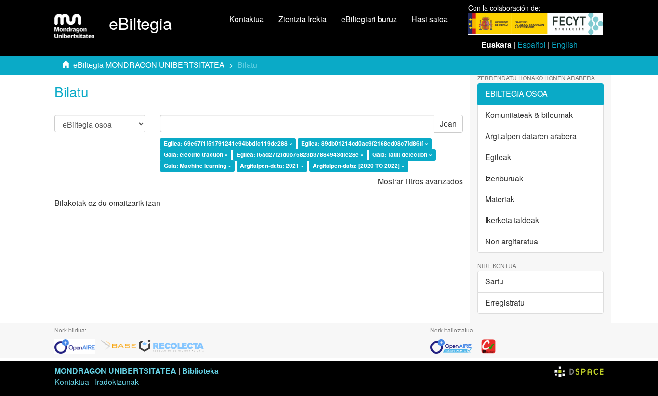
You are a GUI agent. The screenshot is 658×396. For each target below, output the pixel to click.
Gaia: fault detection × (402, 154)
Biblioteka (200, 370)
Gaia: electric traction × (196, 154)
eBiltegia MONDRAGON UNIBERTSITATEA (148, 64)
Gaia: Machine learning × (197, 165)
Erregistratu (505, 302)
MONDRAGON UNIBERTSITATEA (115, 370)
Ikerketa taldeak (512, 220)
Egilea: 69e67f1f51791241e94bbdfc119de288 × (228, 144)
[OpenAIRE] (77, 345)
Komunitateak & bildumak (529, 114)
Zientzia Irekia (302, 19)
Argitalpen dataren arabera (531, 135)
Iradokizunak (117, 381)
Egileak (498, 157)
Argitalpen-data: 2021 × (272, 165)
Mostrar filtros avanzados (420, 181)
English (565, 44)
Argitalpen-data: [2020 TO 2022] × (359, 165)
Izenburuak (504, 178)
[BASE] (118, 345)
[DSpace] (579, 370)
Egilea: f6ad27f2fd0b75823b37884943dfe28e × (300, 154)
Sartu (494, 281)
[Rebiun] (488, 345)
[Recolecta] (171, 345)
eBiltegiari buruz (369, 19)
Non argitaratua (511, 241)
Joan (448, 123)
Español (531, 44)
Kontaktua (246, 19)
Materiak (499, 198)
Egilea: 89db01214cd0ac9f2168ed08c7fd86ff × (364, 144)
